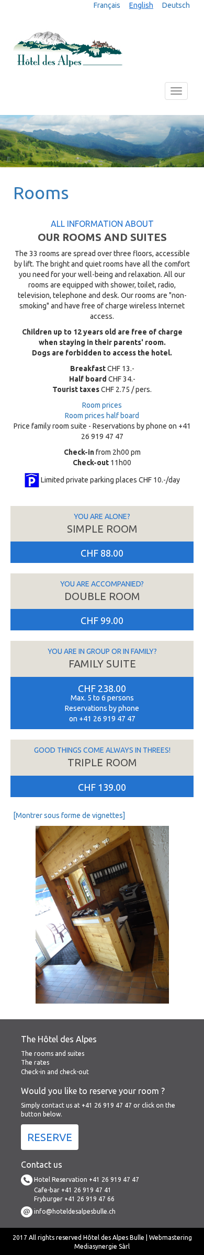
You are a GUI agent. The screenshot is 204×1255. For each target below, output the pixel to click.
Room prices (102, 405)
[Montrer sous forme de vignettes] (69, 815)
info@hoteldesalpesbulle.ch (74, 1210)
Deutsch (176, 5)
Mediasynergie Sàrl (102, 1246)
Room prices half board (102, 415)
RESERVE (49, 1137)
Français (107, 5)
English (141, 5)
